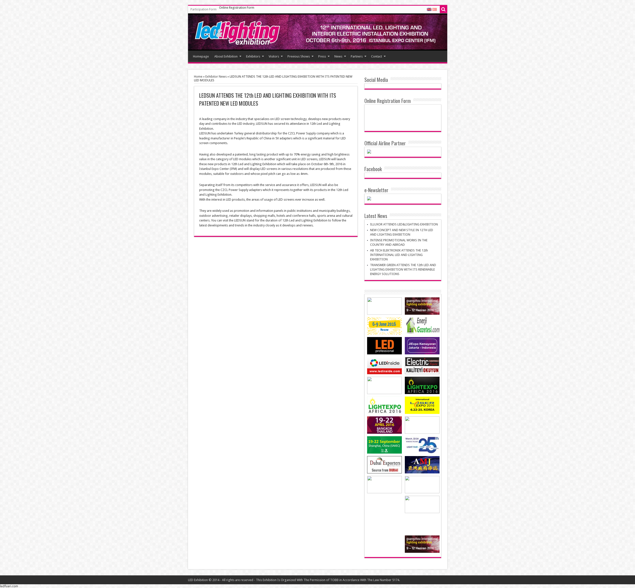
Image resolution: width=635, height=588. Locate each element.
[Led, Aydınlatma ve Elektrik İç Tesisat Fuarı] (317, 32)
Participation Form (203, 9)
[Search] (443, 9)
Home (198, 76)
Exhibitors (253, 56)
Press (322, 56)
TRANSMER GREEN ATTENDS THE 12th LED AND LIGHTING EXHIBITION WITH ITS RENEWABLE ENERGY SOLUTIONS (403, 269)
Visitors (274, 56)
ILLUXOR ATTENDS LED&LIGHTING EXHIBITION (404, 224)
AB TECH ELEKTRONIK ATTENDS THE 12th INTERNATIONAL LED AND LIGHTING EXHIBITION (399, 254)
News (338, 56)
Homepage (201, 56)
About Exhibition (226, 56)
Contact (376, 56)
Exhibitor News (216, 76)
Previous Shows (298, 56)
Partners (357, 56)
